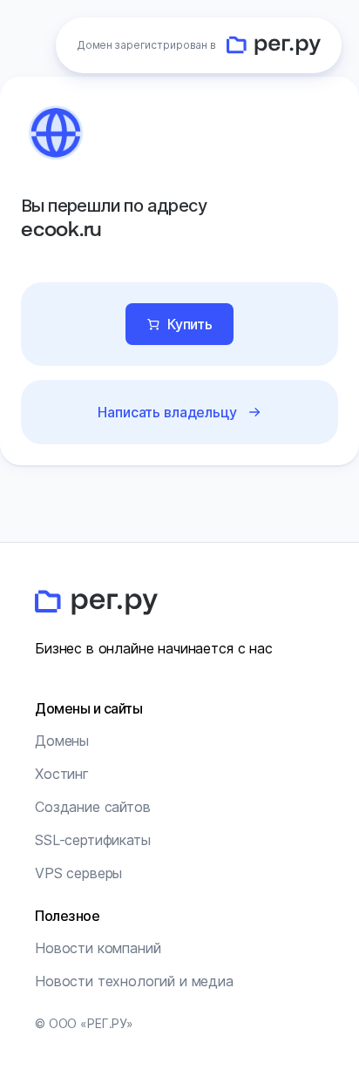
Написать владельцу (167, 412)
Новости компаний (97, 948)
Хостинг (62, 773)
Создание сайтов (93, 806)
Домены (62, 740)
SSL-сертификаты (93, 840)
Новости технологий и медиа (134, 981)
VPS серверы (78, 873)
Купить (190, 324)
